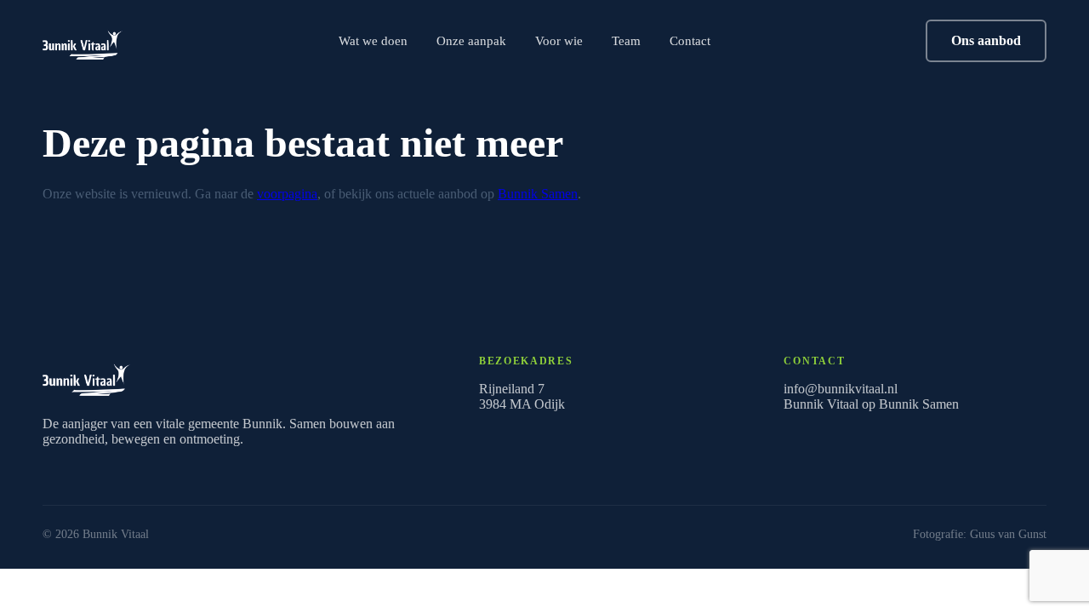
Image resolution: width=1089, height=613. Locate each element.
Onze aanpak (471, 40)
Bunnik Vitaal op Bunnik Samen (871, 404)
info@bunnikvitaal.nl (841, 388)
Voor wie (559, 40)
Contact (690, 40)
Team (626, 40)
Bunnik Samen (538, 193)
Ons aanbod (986, 40)
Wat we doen (373, 40)
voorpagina (287, 193)
